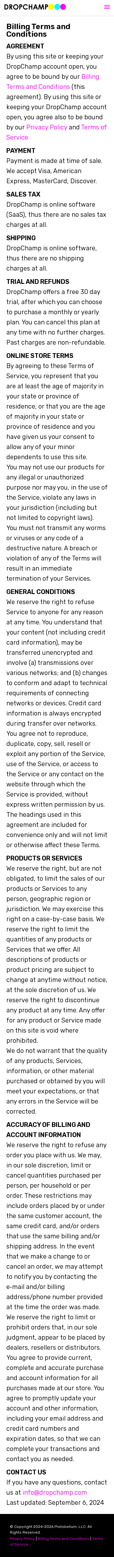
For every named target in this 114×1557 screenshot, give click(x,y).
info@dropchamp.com (54, 1492)
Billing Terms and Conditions (63, 1538)
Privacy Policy (46, 127)
